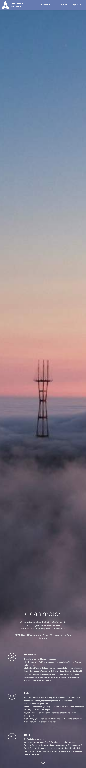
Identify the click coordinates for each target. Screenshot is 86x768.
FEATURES (62, 5)
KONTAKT (77, 5)
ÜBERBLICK (46, 5)
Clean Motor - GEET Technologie (18, 5)
